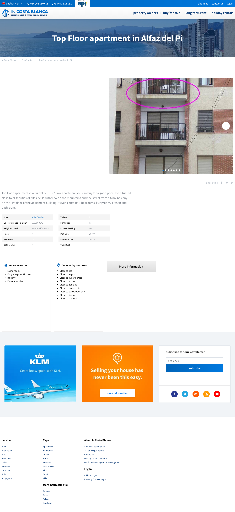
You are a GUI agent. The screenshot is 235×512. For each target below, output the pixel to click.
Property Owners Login (95, 479)
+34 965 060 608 (39, 3)
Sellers (46, 499)
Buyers (46, 495)
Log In (230, 3)
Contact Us (217, 3)
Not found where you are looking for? (101, 462)
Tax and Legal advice (94, 450)
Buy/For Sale (171, 13)
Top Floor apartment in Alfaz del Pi (55, 60)
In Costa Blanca (9, 60)
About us (203, 3)
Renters (46, 491)
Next (226, 126)
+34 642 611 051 (63, 3)
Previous (117, 126)
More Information (131, 266)
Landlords (47, 503)
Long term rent (195, 13)
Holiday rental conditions (96, 458)
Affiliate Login (90, 475)
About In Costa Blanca (94, 446)
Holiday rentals (222, 13)
